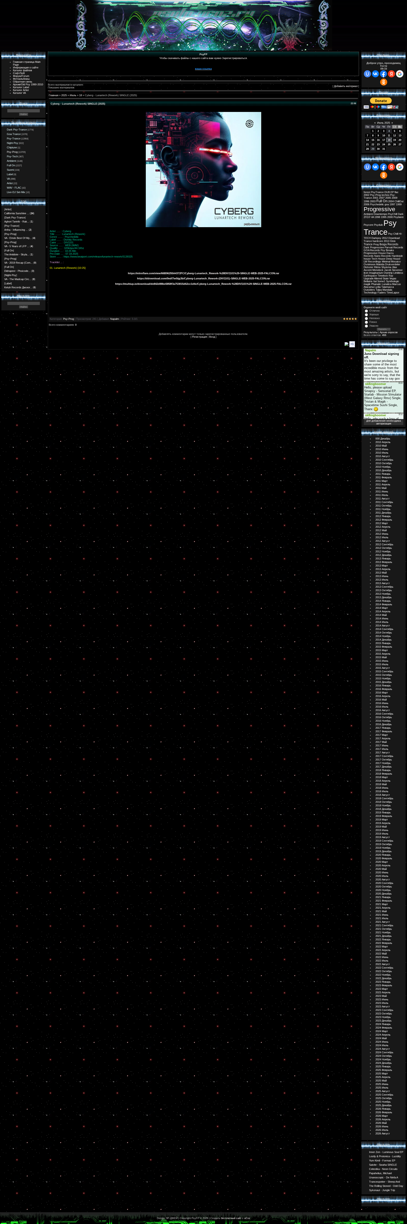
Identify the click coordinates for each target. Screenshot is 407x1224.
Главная (53, 95)
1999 (399, 204)
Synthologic (392, 281)
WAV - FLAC (14, 187)
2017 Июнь (381, 745)
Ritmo (377, 267)
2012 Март (381, 523)
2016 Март (381, 692)
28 (367, 148)
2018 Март (381, 777)
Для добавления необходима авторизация (383, 422)
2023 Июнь (381, 999)
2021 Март (381, 904)
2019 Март (381, 819)
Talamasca (387, 286)
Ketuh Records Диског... (18, 287)
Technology (370, 292)
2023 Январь (383, 981)
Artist (10, 183)
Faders (382, 292)
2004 (391, 201)
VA (8, 178)
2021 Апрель (383, 907)
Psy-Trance (13, 138)
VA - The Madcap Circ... (17, 279)
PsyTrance (377, 192)
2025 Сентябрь (384, 1094)
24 (383, 144)
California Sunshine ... (16, 213)
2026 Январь (383, 1108)
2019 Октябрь (383, 844)
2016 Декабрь (383, 724)
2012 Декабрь (383, 555)
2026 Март (381, 1115)
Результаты (371, 332)
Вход (212, 336)
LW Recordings (372, 261)
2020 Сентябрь (384, 883)
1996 (366, 201)
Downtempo (380, 214)
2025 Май (381, 1080)
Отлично (374, 310)
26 (394, 144)
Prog (376, 244)
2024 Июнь (381, 1041)
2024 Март (381, 1031)
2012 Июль (381, 537)
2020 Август (382, 879)
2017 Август (382, 752)
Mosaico (396, 261)
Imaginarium (376, 272)
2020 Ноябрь (383, 890)
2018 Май (381, 784)
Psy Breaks (387, 250)
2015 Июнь (381, 660)
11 (389, 135)
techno (385, 195)
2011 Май (381, 488)
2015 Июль (381, 664)
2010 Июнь (381, 449)
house (367, 258)
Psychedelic (377, 204)
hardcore (378, 241)
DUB (387, 192)
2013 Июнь (381, 576)
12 (394, 135)
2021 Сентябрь (384, 925)
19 (394, 140)
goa (387, 204)
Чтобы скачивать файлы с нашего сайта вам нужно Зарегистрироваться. (203, 58)
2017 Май (381, 742)
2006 (366, 204)
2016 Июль (381, 706)
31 (383, 148)
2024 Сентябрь (384, 1052)
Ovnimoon (369, 264)
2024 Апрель (383, 1034)
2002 (366, 195)
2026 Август (382, 1133)
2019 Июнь (381, 830)
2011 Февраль (383, 477)
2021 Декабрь (383, 936)
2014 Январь (383, 600)
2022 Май (381, 953)
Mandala (387, 289)
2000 (390, 217)
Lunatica (386, 284)
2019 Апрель (383, 823)
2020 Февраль (383, 858)
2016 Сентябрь (384, 713)
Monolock (377, 270)
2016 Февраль (383, 689)
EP (392, 192)
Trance (368, 241)
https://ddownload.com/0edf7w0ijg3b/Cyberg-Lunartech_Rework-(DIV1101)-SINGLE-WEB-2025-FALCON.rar (203, 278)
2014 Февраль (383, 604)
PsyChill (392, 214)
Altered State (381, 278)
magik (367, 284)
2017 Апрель (383, 738)
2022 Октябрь (383, 971)
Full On (11, 165)
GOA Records (372, 250)
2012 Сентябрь (384, 544)
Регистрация (199, 336)
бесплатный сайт (231, 1218)
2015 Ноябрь (383, 678)
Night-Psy (12, 143)
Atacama (369, 286)
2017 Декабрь (383, 766)
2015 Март (381, 650)
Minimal (386, 261)
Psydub (378, 224)
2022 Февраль (383, 943)
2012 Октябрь (383, 548)
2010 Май (381, 445)
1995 (384, 217)
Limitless (398, 272)
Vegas (392, 278)
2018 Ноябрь (383, 805)
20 (400, 140)
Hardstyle (397, 255)
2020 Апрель (383, 865)
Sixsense (397, 270)
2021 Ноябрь (383, 932)
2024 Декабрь (383, 1063)
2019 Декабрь (383, 851)
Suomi (10, 169)
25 (389, 144)
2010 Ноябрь (383, 466)
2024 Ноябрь (383, 1059)
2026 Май (381, 1122)
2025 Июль (381, 1087)
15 (372, 140)
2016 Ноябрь (383, 720)
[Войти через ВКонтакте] (375, 73)
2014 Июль (381, 622)
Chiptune (12, 147)
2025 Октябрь (383, 1098)
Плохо (373, 322)
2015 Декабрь (383, 682)
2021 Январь (383, 897)
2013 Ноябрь (383, 593)
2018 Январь (383, 770)
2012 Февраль (383, 519)
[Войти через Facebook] (383, 73)
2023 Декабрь (383, 1020)
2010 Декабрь (383, 470)
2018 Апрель (383, 780)
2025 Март (381, 1073)
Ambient (11, 160)
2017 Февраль (383, 731)
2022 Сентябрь (384, 967)
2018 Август (382, 794)
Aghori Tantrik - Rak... (16, 221)
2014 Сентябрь (384, 629)
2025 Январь (383, 1066)
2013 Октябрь (383, 590)
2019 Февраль (383, 816)
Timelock (383, 275)
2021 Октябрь (383, 928)
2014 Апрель (383, 611)
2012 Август (382, 540)
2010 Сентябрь (384, 459)
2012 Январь (383, 516)
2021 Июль (381, 918)
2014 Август (382, 625)
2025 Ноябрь (383, 1101)
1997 (392, 204)
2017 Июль (381, 749)
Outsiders (369, 289)
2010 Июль (381, 452)
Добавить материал (346, 86)
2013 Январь (383, 558)
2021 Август (382, 921)
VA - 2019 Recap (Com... (18, 262)
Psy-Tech (12, 156)
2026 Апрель (383, 1119)
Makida (380, 264)
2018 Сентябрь (384, 798)
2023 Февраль (383, 985)
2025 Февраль (383, 1070)
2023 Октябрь (383, 1013)
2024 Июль (381, 1045)
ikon (366, 272)
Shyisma (386, 267)
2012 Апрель (383, 526)
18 (80, 95)
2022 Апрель (383, 950)
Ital (375, 281)
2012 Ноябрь (383, 551)
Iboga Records (388, 244)
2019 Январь (383, 812)
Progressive (379, 209)
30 (378, 148)
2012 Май (381, 530)
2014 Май (381, 615)
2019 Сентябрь (384, 840)
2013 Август (382, 583)
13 (400, 135)
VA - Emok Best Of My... (18, 238)
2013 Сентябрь (384, 586)
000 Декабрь (382, 438)
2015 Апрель (383, 653)
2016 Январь (383, 685)
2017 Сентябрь (384, 756)
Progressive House (375, 253)
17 (383, 140)
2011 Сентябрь (384, 502)
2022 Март (381, 946)
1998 (377, 217)
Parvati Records (394, 247)
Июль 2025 (383, 122)
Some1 (381, 281)
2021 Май (381, 911)
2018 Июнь (381, 787)
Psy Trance (380, 227)
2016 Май (381, 699)
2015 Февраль (383, 646)
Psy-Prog (12, 152)
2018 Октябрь (383, 801)
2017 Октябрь (383, 759)
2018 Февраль (383, 773)
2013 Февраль (383, 562)
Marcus (396, 284)
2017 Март (381, 734)
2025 (64, 95)
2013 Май (381, 572)
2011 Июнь (381, 491)
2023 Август (382, 1006)
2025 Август (382, 1091)
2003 (373, 201)
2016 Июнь (381, 703)
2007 (382, 197)
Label (10, 174)
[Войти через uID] (367, 73)
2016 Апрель (383, 696)
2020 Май (381, 868)
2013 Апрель (383, 569)
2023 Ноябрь (383, 1017)
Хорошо (374, 314)
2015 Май (381, 657)
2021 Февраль (383, 900)
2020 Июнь (381, 872)
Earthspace (370, 275)
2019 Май (381, 826)
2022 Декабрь (383, 978)
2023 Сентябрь (384, 1010)
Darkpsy (376, 238)
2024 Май (381, 1038)
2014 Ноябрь (383, 636)
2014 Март (381, 607)
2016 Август (382, 710)
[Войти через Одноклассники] (383, 82)
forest (367, 192)
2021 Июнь (381, 914)
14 (367, 140)
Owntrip (388, 272)
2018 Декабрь (383, 809)
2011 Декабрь (383, 512)
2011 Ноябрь (383, 509)
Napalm (114, 318)
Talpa (379, 289)
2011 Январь (383, 473)
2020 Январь (383, 854)
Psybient (398, 217)
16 (378, 140)
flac (397, 192)
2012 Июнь (381, 533)
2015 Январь (383, 643)
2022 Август (382, 964)
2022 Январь (383, 939)
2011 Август (382, 498)
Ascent (368, 270)
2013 (386, 241)
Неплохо (374, 318)
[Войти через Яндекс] (391, 73)
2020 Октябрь (383, 886)
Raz (391, 275)
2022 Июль (381, 960)
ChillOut (399, 201)
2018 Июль (381, 791)
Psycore (368, 224)
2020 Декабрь (383, 893)
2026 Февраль (383, 1112)
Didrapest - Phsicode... (17, 270)
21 (367, 144)
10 (383, 135)
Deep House (393, 258)
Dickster (368, 267)
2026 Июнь (381, 1126)
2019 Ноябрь (383, 847)
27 (400, 144)
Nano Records (382, 255)
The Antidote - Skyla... (16, 254)
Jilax (394, 267)
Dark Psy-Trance (17, 129)
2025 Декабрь (383, 1105)
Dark (400, 214)
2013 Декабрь (383, 597)
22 (372, 144)
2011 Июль (381, 495)
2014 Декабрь (383, 639)
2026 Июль (381, 1130)
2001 (375, 197)
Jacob (387, 270)
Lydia (377, 286)
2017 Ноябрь (383, 763)
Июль (73, 95)
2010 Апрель (383, 442)
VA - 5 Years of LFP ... (16, 246)
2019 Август (382, 837)
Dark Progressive (374, 247)
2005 (388, 197)
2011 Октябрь (383, 505)
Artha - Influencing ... (16, 229)
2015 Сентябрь (384, 671)
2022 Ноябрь (383, 974)
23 (378, 144)
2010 (367, 217)
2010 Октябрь (383, 463)
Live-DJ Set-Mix (16, 192)
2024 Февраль (383, 1027)
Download (394, 238)
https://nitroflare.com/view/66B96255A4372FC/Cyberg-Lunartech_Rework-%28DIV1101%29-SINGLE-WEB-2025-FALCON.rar (203, 273)
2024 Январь (383, 1024)
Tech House (378, 258)
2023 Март (381, 988)
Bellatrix (368, 281)
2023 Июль (381, 1003)
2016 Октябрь (383, 717)
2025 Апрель (383, 1077)
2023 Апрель (383, 992)
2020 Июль (381, 876)
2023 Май (381, 995)
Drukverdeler (392, 264)
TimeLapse (393, 292)
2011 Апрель (382, 484)
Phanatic (376, 284)
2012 (385, 238)
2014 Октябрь (383, 632)
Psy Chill (393, 233)
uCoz (247, 1218)
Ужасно (373, 325)
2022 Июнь (381, 957)
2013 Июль (381, 579)
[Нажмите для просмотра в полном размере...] (203, 226)
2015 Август (382, 667)
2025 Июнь (381, 1084)
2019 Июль (381, 833)
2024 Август (382, 1048)
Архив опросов (389, 332)
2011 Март (381, 480)
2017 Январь (383, 727)
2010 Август (382, 456)
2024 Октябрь (383, 1055)
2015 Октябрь (383, 674)
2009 (394, 197)
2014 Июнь (381, 618)
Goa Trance (14, 134)
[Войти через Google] (399, 74)
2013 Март (381, 565)
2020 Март (381, 861)
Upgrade (369, 278)
